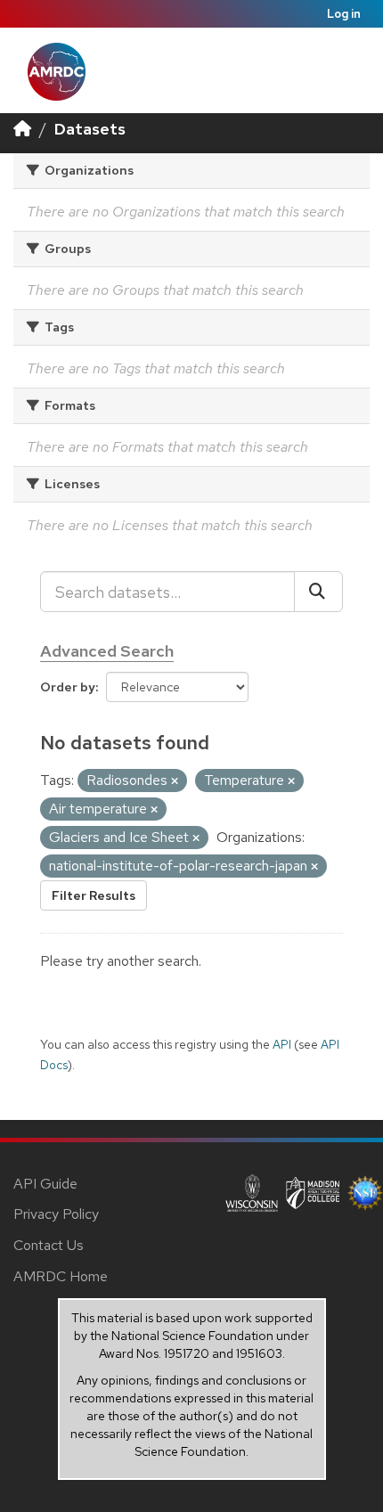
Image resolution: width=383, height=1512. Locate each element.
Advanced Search (107, 651)
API (282, 1044)
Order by (67, 687)
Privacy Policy (56, 1214)
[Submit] (318, 591)
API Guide (45, 1183)
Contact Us (48, 1245)
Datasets (90, 129)
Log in (344, 13)
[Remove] (174, 781)
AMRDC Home (60, 1276)
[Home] (22, 129)
